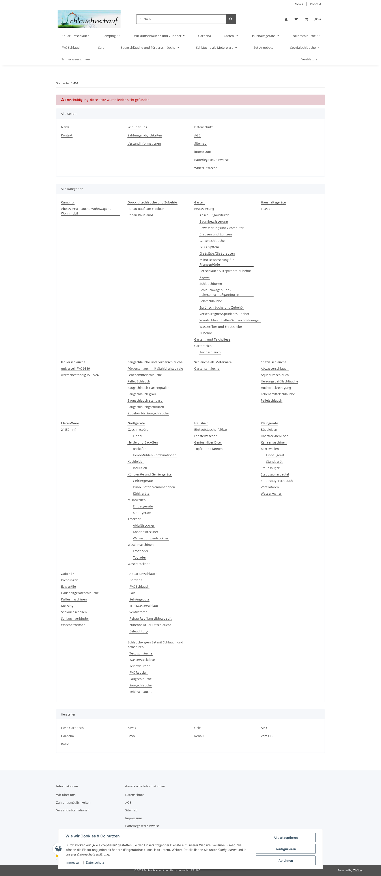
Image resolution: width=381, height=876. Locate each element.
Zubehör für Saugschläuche (148, 413)
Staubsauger (270, 468)
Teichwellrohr (139, 666)
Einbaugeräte (143, 506)
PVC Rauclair (138, 672)
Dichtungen (69, 580)
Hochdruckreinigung (276, 388)
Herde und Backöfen (143, 442)
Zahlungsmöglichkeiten (145, 135)
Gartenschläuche (212, 241)
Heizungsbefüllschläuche (279, 381)
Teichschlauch (210, 352)
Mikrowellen (137, 500)
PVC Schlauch (139, 586)
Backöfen (139, 449)
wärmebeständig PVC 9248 (80, 375)
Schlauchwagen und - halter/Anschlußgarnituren (219, 292)
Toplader (139, 557)
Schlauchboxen (211, 283)
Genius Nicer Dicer (208, 442)
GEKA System (209, 247)
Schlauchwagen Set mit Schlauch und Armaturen (155, 644)
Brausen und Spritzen (216, 234)
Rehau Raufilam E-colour (146, 209)
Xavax (132, 728)
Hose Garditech (72, 728)
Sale (132, 593)
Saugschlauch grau (142, 394)
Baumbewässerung (214, 221)
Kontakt (315, 4)
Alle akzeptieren (286, 837)
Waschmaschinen (141, 544)
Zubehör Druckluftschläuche (150, 625)
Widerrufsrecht (205, 168)
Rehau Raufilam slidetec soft (150, 618)
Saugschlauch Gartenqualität (149, 388)
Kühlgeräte (141, 493)
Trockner (134, 519)
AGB (197, 135)
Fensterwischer (205, 436)
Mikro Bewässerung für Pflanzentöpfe (217, 262)
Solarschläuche (211, 301)
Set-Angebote (139, 599)
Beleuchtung (138, 631)
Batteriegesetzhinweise (211, 160)
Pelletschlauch (271, 400)
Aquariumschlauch (275, 375)
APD (264, 728)
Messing (67, 606)
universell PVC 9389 (75, 368)
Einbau (138, 436)
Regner (205, 277)
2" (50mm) (68, 429)
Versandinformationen (144, 143)
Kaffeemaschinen (274, 442)
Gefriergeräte (143, 481)
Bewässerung (204, 209)
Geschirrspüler (139, 429)
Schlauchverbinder (75, 618)
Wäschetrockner (73, 625)
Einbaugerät (275, 455)
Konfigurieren (285, 849)
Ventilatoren (270, 487)
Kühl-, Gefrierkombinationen (154, 487)
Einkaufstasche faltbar (210, 429)
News (299, 4)
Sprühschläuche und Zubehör (222, 307)
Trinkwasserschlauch (145, 606)
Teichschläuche (140, 692)
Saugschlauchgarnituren (146, 407)
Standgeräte (142, 513)
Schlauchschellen (74, 612)
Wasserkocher (271, 493)
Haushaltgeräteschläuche (80, 593)
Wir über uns (137, 127)
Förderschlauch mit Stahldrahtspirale (155, 368)
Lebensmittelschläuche (145, 375)
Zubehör (206, 333)
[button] (286, 19)
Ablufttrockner (143, 525)
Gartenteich (203, 346)
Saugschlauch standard (145, 400)
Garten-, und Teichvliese (212, 339)
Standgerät (274, 461)
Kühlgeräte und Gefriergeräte (150, 474)
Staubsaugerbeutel (275, 474)
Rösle (65, 744)
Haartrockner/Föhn (275, 436)
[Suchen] (231, 19)
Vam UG (267, 736)
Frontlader (140, 551)
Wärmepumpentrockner (150, 538)
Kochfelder (136, 461)
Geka (198, 728)
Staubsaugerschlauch (277, 481)
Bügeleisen (269, 429)
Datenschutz (95, 862)
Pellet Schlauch (139, 381)
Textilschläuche (140, 653)
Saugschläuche (140, 679)
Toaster (266, 209)
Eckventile (68, 586)
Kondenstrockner (145, 532)
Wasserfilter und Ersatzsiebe (221, 326)
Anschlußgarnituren (214, 215)
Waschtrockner (139, 564)
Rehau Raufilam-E (141, 215)
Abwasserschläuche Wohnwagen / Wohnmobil (86, 211)
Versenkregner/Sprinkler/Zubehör (224, 314)
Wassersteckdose (142, 660)
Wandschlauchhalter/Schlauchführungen (230, 320)
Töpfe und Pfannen (208, 449)
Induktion (140, 468)
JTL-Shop (358, 870)
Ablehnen (285, 860)
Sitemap (200, 143)
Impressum (73, 862)
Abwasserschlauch (274, 368)
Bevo (131, 736)
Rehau (199, 736)
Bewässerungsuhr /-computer (222, 228)
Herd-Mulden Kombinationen (154, 455)
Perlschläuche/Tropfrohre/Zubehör (225, 271)
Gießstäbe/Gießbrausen (217, 253)
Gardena (135, 580)
